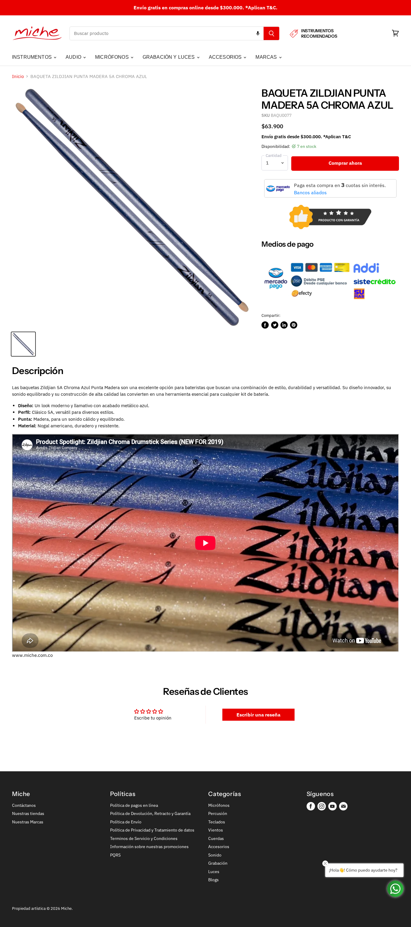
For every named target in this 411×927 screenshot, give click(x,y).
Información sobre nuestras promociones (149, 846)
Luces (213, 871)
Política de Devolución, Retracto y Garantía (150, 813)
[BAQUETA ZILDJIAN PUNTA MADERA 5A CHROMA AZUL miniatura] (23, 344)
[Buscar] (272, 33)
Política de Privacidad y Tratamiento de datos (152, 830)
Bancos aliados (310, 192)
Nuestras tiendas (28, 813)
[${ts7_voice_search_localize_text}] (257, 33)
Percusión (217, 813)
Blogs (213, 879)
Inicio (18, 76)
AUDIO (74, 57)
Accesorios (218, 846)
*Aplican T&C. (261, 8)
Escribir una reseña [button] (258, 715)
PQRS (115, 855)
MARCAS (266, 57)
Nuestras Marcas (27, 822)
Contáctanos (24, 805)
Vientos (215, 830)
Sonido (214, 855)
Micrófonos (219, 805)
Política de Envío (125, 822)
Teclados (216, 822)
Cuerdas (216, 838)
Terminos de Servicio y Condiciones (144, 838)
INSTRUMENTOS (32, 57)
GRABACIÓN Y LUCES (169, 57)
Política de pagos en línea (134, 805)
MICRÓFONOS (112, 57)
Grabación (217, 863)
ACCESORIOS (226, 57)
